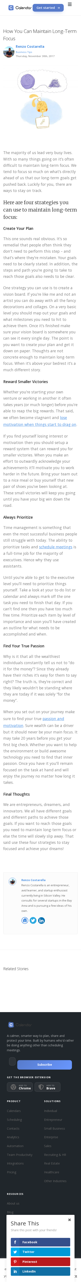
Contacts (13, 1128)
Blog (10, 1212)
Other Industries (55, 1181)
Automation (15, 1146)
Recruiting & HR (55, 1155)
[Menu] (69, 7)
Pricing (11, 1172)
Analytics (13, 1137)
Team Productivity (19, 1155)
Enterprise (51, 1137)
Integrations (15, 1163)
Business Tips (24, 52)
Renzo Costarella (30, 46)
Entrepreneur (53, 1120)
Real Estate (52, 1163)
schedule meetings (55, 546)
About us (13, 1203)
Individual (50, 1111)
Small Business (54, 1128)
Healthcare (51, 1172)
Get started (46, 8)
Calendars (14, 1111)
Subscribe (44, 1065)
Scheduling (14, 1120)
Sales (47, 1146)
